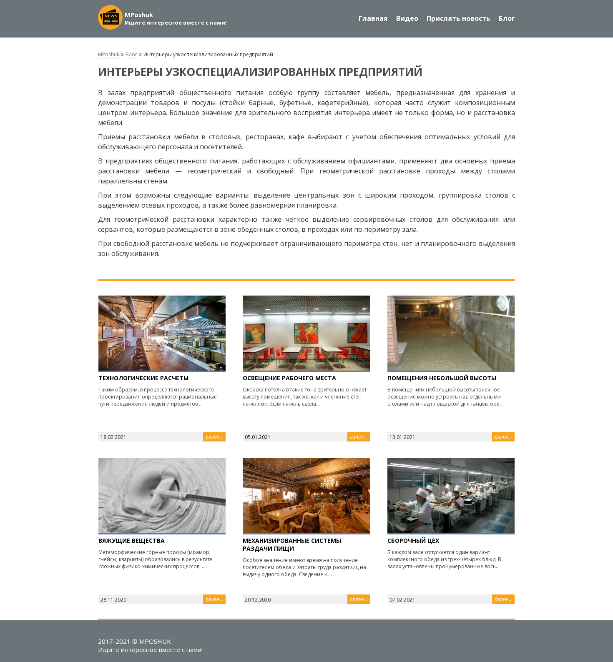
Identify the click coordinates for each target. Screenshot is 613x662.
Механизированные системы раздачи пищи (292, 544)
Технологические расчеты (143, 378)
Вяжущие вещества (131, 540)
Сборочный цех (413, 540)
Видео (407, 18)
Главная (373, 18)
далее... (214, 436)
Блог (507, 18)
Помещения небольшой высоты (441, 378)
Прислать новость (458, 18)
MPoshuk (108, 54)
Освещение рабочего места (289, 378)
